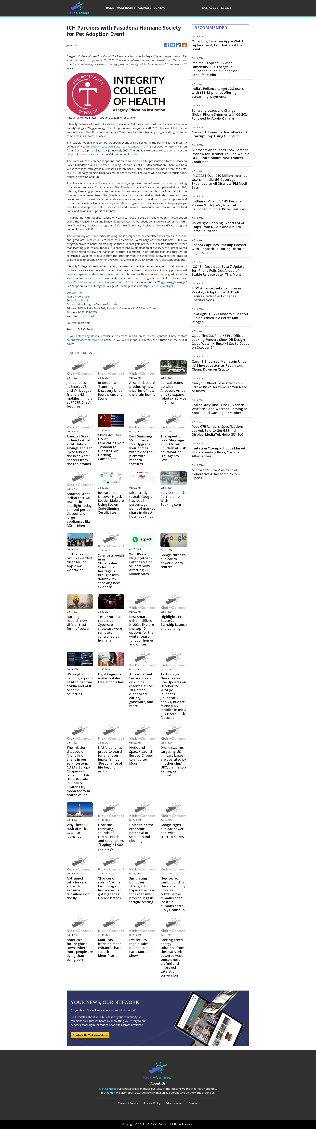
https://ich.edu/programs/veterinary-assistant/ (95, 282)
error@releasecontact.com (83, 340)
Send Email (81, 300)
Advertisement (175, 1103)
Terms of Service (128, 1103)
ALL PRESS (144, 8)
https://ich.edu (86, 316)
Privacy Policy (152, 1103)
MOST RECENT (126, 8)
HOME (110, 8)
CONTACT (160, 8)
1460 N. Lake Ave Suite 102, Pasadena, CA (118, 146)
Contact (193, 1103)
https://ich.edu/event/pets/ (159, 286)
